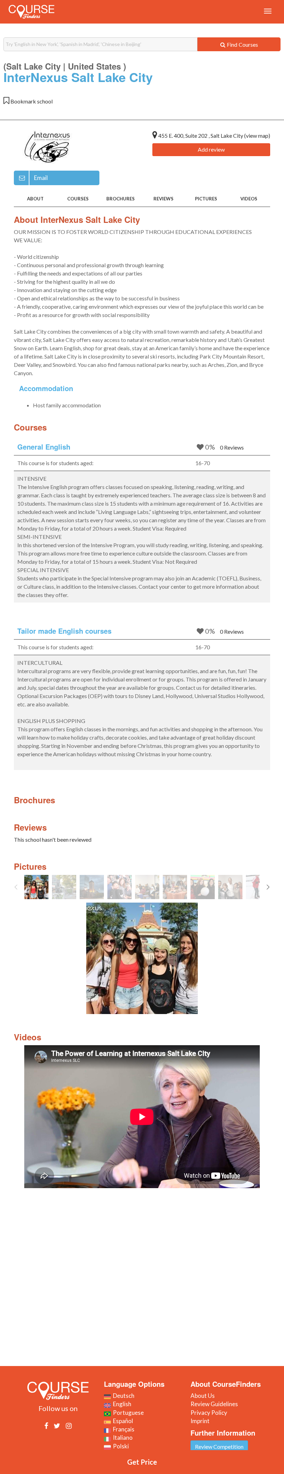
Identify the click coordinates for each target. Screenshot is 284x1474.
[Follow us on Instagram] (69, 1425)
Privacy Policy (208, 1412)
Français (122, 1429)
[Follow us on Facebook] (46, 1425)
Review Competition (219, 1446)
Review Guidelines (214, 1404)
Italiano (122, 1437)
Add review (211, 149)
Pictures (206, 198)
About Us (202, 1395)
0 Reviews (232, 447)
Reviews (163, 198)
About (35, 198)
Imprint (200, 1421)
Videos (248, 198)
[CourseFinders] (31, 12)
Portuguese (127, 1412)
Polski (120, 1446)
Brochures (120, 198)
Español (122, 1421)
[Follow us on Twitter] (57, 1425)
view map (257, 135)
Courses (78, 198)
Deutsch (122, 1395)
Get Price (142, 1462)
